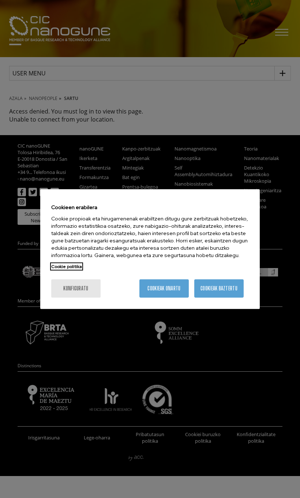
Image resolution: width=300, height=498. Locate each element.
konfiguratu (75, 288)
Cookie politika (66, 266)
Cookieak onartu (163, 288)
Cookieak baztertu (218, 288)
